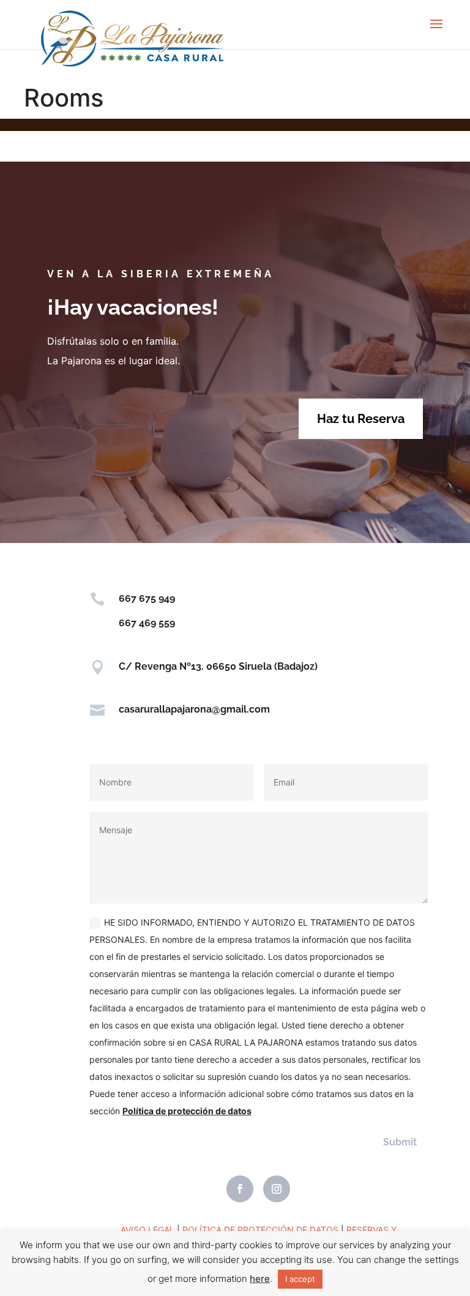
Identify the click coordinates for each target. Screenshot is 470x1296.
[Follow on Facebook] (239, 1188)
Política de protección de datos (187, 1111)
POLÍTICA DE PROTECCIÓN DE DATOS (260, 1229)
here (260, 1278)
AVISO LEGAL (147, 1229)
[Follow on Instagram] (276, 1188)
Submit (400, 1142)
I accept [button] (300, 1279)
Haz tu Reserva (361, 418)
